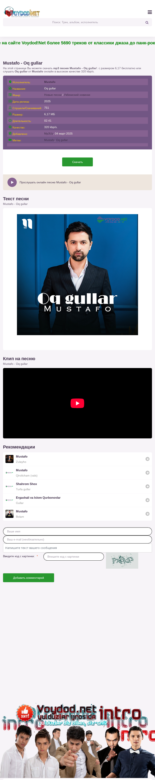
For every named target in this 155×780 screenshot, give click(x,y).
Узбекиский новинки (77, 94)
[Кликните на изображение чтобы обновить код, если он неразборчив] (122, 561)
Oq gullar (62, 140)
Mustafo (37, 71)
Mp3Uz (48, 133)
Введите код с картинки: (19, 556)
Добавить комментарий (28, 577)
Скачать (77, 162)
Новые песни (53, 94)
